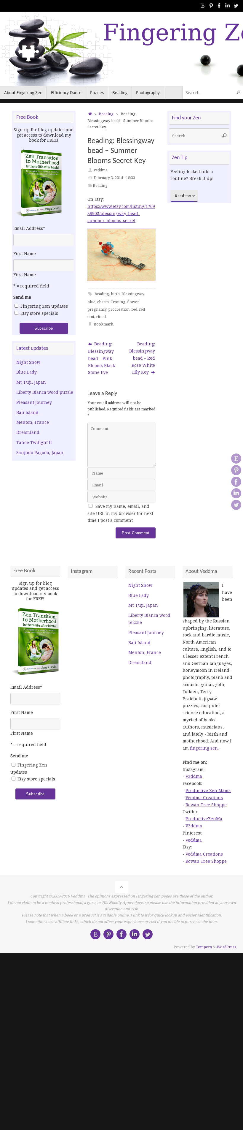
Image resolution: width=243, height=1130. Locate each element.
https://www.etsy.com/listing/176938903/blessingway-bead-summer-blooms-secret (121, 213)
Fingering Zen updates (44, 306)
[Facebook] (219, 5)
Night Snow (28, 362)
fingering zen (204, 748)
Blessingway (133, 293)
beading (102, 293)
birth (115, 293)
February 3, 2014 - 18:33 (114, 177)
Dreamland (27, 432)
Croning (118, 301)
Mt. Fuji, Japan (31, 382)
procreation (119, 309)
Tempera (204, 946)
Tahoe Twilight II (34, 442)
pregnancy (96, 309)
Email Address (29, 228)
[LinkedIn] (227, 5)
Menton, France (32, 422)
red (134, 309)
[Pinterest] (211, 5)
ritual (101, 316)
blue (91, 301)
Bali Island (27, 412)
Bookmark (103, 324)
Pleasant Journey (34, 402)
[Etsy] (203, 5)
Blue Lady (26, 372)
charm (103, 301)
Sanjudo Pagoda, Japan (39, 452)
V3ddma (194, 776)
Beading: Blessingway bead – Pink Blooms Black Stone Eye (101, 358)
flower (132, 301)
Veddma (194, 840)
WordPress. (227, 946)
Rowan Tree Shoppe (206, 804)
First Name (24, 253)
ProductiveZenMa (204, 818)
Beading (106, 113)
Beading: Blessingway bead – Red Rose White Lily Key (142, 358)
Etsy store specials (39, 313)
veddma (101, 170)
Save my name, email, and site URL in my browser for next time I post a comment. (120, 513)
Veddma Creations (204, 797)
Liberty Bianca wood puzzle (44, 392)
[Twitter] (236, 5)
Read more (185, 195)
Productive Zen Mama (208, 790)
